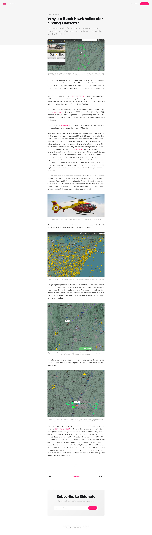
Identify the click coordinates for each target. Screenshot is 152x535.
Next (50, 476)
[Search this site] (132, 4)
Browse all (13, 4)
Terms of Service (76, 526)
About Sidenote (66, 526)
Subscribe (145, 4)
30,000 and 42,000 (62, 429)
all (76, 476)
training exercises (54, 112)
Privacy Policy (86, 526)
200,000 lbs (78, 149)
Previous (100, 476)
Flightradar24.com (77, 96)
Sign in (137, 4)
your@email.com (75, 508)
